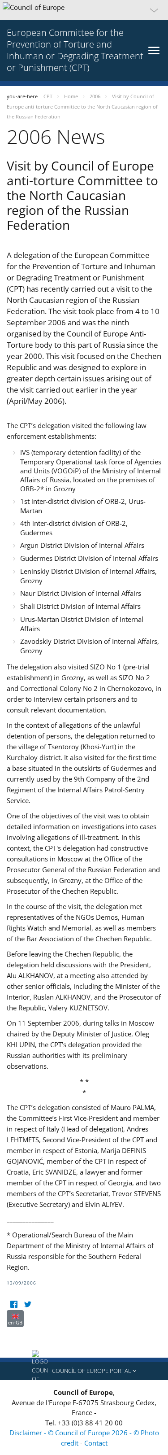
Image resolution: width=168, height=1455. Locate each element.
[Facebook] (14, 1304)
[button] (84, 10)
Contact (96, 1442)
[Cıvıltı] (27, 1304)
